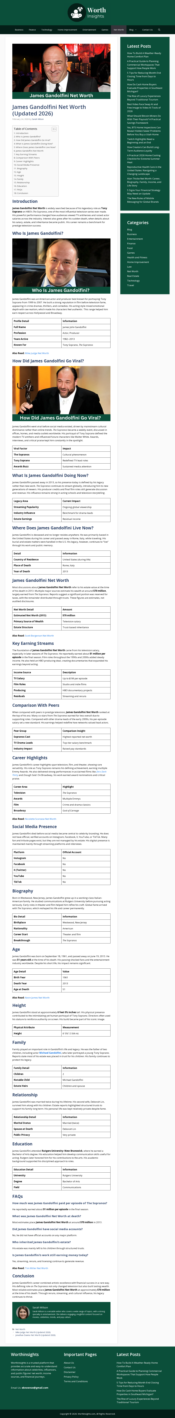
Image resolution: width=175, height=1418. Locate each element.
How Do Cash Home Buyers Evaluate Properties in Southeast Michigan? (144, 88)
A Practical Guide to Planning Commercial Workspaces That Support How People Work (143, 65)
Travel (130, 285)
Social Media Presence (28, 164)
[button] (159, 29)
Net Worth (119, 29)
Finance (32, 29)
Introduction (22, 133)
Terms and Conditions (76, 1381)
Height (20, 175)
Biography (22, 168)
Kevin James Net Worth (37, 997)
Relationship (23, 182)
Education (22, 186)
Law (129, 266)
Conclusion (22, 193)
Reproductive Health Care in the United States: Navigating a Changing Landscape (144, 170)
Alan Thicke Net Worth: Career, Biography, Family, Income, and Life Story (144, 182)
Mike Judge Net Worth (37, 353)
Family (20, 179)
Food (130, 248)
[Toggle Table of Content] (53, 129)
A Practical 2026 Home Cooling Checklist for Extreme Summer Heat (144, 159)
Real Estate (133, 276)
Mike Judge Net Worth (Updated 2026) (33, 1332)
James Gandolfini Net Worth (29, 150)
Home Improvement (67, 29)
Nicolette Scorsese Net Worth (40, 818)
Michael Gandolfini (50, 1052)
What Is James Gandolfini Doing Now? (34, 143)
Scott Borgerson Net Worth (39, 635)
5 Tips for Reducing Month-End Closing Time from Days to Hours (144, 76)
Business (19, 29)
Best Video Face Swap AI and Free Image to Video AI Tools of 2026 (144, 108)
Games (105, 29)
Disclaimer (69, 1372)
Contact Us (147, 29)
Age (19, 172)
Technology (46, 29)
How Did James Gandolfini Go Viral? (33, 140)
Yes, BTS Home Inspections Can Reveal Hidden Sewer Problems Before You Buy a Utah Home (144, 131)
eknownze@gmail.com (35, 1387)
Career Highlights (25, 161)
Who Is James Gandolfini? (28, 136)
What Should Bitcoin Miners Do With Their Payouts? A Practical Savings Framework (144, 119)
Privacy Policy (71, 1376)
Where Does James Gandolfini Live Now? (36, 147)
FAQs (19, 189)
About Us (69, 1362)
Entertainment (89, 29)
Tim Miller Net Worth (36, 1268)
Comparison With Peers (28, 157)
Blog (131, 29)
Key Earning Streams (26, 154)
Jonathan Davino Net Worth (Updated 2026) (35, 1335)
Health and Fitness (137, 257)
